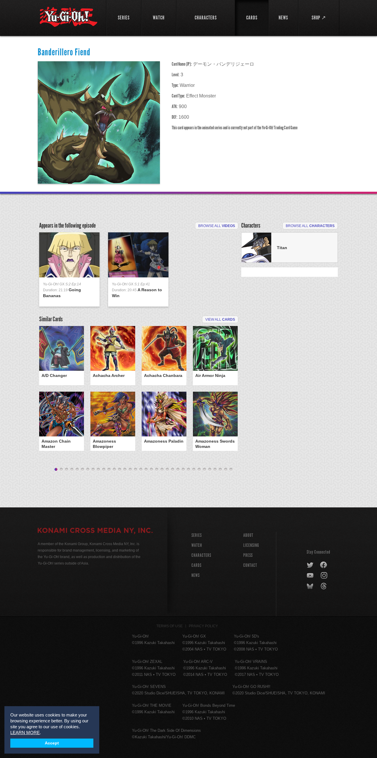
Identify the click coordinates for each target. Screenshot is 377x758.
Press (248, 555)
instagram (324, 575)
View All (220, 319)
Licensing (251, 545)
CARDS (196, 565)
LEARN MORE (25, 732)
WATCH (196, 545)
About (248, 535)
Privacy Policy (203, 626)
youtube (310, 575)
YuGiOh (68, 17)
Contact (250, 565)
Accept (52, 743)
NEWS (195, 575)
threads (324, 586)
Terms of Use (169, 626)
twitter (310, 565)
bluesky (310, 586)
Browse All (216, 226)
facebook (324, 565)
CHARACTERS (201, 555)
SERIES (196, 535)
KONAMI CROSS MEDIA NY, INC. (95, 531)
